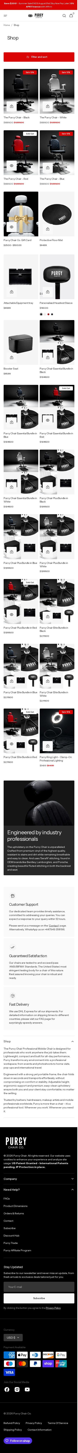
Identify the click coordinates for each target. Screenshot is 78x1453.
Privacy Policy (53, 1307)
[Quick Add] (12, 105)
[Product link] (20, 96)
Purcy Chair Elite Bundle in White (52, 676)
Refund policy (12, 1423)
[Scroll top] (71, 1449)
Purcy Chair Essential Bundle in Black (53, 361)
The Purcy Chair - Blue (50, 175)
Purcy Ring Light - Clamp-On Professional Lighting (54, 739)
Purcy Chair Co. (22, 1413)
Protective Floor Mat (49, 234)
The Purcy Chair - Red (16, 175)
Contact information (40, 1429)
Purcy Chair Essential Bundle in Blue (19, 424)
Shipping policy (13, 1429)
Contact (54, 906)
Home (7, 25)
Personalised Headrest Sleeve (54, 295)
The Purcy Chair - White (51, 115)
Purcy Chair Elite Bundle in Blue (18, 676)
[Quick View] (12, 162)
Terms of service (58, 1423)
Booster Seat (11, 359)
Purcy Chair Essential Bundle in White (19, 487)
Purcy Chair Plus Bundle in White (52, 550)
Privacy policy (34, 1423)
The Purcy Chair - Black (17, 115)
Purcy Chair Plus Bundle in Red (20, 611)
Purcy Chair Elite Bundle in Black (52, 613)
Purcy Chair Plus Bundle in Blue (18, 550)
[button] (5, 16)
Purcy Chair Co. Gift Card (17, 234)
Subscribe (37, 1298)
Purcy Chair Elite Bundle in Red (18, 739)
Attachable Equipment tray (18, 295)
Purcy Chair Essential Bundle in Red (53, 424)
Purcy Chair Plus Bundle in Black (52, 487)
